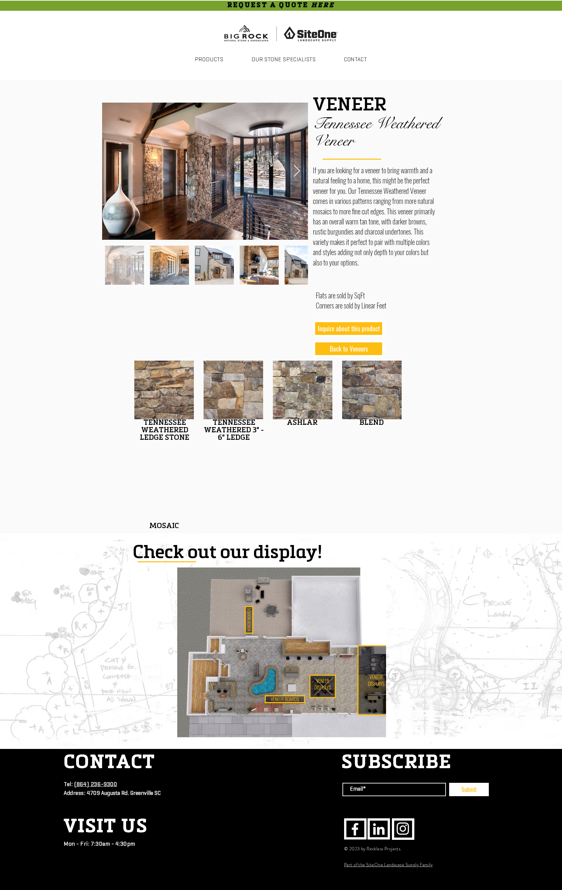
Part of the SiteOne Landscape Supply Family (388, 864)
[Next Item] (297, 171)
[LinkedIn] (378, 829)
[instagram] (403, 828)
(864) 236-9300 (95, 785)
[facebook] (355, 829)
